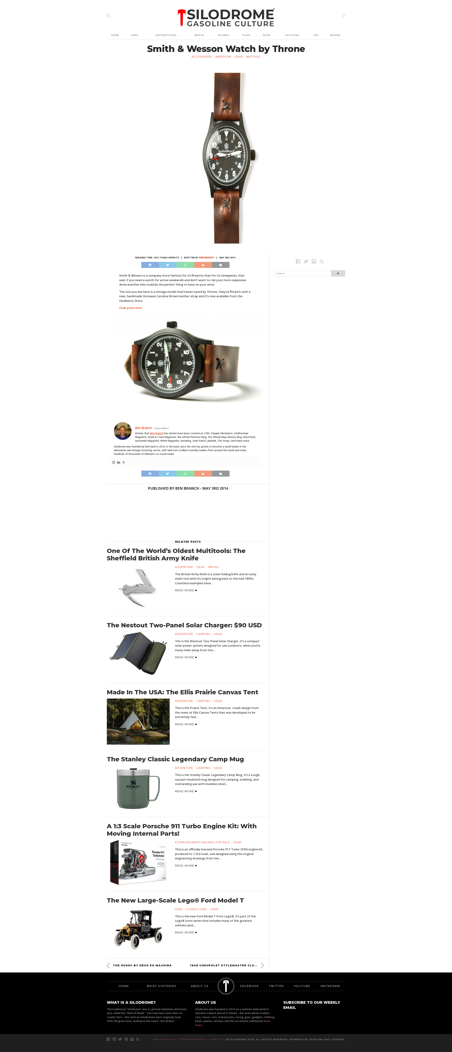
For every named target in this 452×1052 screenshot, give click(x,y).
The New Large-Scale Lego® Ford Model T (175, 900)
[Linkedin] (118, 462)
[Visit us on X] (306, 261)
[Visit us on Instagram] (313, 261)
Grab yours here (130, 308)
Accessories (202, 56)
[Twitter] (123, 462)
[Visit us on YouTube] (114, 1039)
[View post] (138, 588)
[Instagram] (113, 462)
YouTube (302, 986)
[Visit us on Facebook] (298, 261)
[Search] (343, 15)
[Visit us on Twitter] (120, 1039)
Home (115, 35)
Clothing (292, 35)
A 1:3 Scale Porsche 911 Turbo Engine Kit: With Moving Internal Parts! (182, 829)
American (223, 56)
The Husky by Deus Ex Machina (142, 965)
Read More (185, 590)
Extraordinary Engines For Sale (202, 842)
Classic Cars (196, 909)
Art (316, 35)
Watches (253, 56)
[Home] (226, 17)
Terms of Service (193, 1039)
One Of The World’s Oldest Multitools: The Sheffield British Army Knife (176, 554)
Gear (266, 35)
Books (335, 35)
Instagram (330, 986)
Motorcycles (166, 35)
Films (246, 35)
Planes (223, 35)
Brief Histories (161, 986)
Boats (199, 35)
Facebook (249, 986)
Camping (204, 634)
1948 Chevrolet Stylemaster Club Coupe (227, 965)
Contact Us (218, 1039)
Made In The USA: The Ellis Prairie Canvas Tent (182, 692)
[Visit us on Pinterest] (126, 1039)
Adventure (184, 567)
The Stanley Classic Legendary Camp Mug (175, 759)
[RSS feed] (108, 15)
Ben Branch (206, 257)
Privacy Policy (165, 1039)
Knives (213, 567)
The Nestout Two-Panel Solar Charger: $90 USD (184, 625)
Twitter (276, 986)
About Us (200, 986)
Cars (134, 35)
